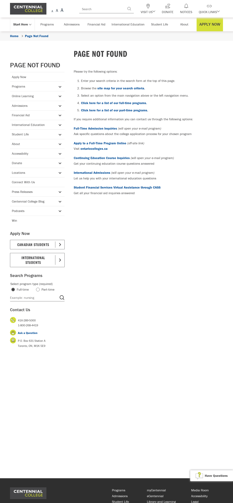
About (16, 144)
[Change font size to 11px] (61, 10)
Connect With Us (23, 182)
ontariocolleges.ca (94, 148)
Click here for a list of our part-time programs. (114, 110)
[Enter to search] (136, 8)
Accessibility (20, 153)
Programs (18, 86)
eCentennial (155, 496)
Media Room (200, 490)
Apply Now (19, 77)
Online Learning (23, 96)
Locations (18, 173)
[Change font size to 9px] (52, 10)
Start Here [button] (20, 24)
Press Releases (22, 192)
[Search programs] (61, 297)
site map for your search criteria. (121, 88)
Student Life (20, 134)
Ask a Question (27, 333)
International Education (28, 125)
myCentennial (156, 490)
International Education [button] (129, 24)
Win (14, 220)
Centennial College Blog (28, 201)
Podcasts (18, 211)
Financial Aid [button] (98, 24)
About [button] (185, 24)
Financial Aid (21, 115)
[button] (154, 8)
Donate (17, 163)
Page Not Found (35, 65)
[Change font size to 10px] (57, 10)
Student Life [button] (159, 24)
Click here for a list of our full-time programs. (114, 103)
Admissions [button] (73, 24)
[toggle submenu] (59, 86)
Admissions (19, 106)
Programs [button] (47, 24)
